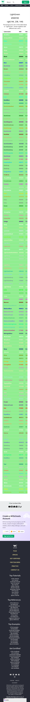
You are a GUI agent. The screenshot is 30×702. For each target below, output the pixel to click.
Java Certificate (15, 663)
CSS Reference (14, 604)
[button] (13, 2)
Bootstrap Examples (14, 638)
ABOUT (17, 680)
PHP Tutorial (15, 591)
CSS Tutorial (15, 580)
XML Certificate (15, 668)
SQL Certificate (15, 657)
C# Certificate (15, 666)
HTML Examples (14, 627)
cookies (12, 694)
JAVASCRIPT (18, 5)
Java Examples (14, 641)
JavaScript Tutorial (15, 581)
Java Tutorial (15, 592)
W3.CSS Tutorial (15, 587)
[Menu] (2, 5)
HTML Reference (14, 603)
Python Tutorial (15, 586)
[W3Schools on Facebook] (17, 507)
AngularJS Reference (14, 618)
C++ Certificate (15, 665)
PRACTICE (15, 566)
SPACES (15, 555)
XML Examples (14, 642)
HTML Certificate (15, 651)
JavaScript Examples (14, 630)
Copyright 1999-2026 (10, 696)
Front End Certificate (15, 656)
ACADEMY (14, 682)
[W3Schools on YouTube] (9, 507)
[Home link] (3, 2)
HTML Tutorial (15, 578)
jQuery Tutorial (15, 595)
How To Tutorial (15, 583)
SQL (25, 5)
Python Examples (14, 635)
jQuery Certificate (15, 662)
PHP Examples (14, 639)
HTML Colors (14, 615)
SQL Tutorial (15, 584)
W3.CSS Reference (14, 610)
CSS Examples (14, 628)
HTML (6, 5)
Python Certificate (15, 659)
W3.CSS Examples (14, 636)
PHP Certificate (15, 660)
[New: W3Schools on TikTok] (21, 507)
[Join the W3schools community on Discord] (14, 507)
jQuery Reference (14, 619)
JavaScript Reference (14, 606)
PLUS (15, 551)
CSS (12, 5)
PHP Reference (14, 613)
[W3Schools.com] (15, 547)
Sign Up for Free (8, 536)
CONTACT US (15, 570)
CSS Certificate (15, 653)
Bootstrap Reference (14, 612)
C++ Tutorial (15, 594)
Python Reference (14, 609)
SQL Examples (14, 633)
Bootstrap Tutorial (15, 589)
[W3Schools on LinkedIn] (12, 507)
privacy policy (18, 694)
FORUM (12, 680)
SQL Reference (14, 607)
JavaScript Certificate (15, 654)
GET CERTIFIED (15, 558)
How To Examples (14, 631)
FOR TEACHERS (15, 562)
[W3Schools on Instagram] (19, 507)
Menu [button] (8, 2)
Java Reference (14, 616)
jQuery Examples (14, 644)
